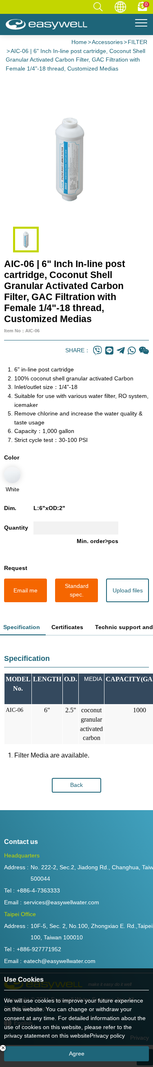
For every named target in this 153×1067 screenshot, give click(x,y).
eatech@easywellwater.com (59, 961)
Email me (25, 590)
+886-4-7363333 (38, 890)
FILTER (137, 42)
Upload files (128, 590)
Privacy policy (107, 1035)
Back (76, 785)
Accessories (107, 42)
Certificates (67, 627)
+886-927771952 (39, 949)
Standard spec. (77, 590)
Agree (76, 1053)
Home (79, 42)
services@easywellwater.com (61, 902)
